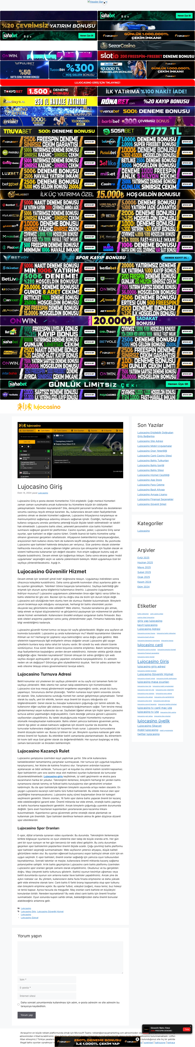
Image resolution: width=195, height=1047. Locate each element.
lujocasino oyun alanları (145, 693)
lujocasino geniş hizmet (145, 657)
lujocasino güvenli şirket (146, 678)
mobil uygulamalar (166, 730)
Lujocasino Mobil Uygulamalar (154, 446)
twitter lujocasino (148, 734)
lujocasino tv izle (148, 712)
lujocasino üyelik (153, 720)
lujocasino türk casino (168, 712)
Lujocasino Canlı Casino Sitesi (154, 455)
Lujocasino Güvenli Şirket (151, 504)
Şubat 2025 (144, 572)
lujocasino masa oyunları (153, 682)
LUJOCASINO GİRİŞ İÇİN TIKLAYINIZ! (97, 82)
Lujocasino (26, 908)
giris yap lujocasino (149, 621)
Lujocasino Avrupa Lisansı (152, 494)
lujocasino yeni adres (145, 716)
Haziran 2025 (145, 562)
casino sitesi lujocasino (145, 617)
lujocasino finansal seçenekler (148, 653)
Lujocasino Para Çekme (150, 484)
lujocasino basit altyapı (145, 637)
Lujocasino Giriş (28, 911)
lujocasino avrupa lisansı (146, 633)
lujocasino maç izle (144, 686)
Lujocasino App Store (149, 480)
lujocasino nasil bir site (145, 690)
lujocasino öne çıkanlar (162, 716)
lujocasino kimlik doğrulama (166, 678)
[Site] (48, 141)
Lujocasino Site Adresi (150, 441)
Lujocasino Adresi (148, 629)
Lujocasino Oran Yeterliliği (152, 450)
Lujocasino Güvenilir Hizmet (50, 911)
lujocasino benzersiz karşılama (148, 641)
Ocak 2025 (143, 577)
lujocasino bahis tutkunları (166, 633)
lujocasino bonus (167, 641)
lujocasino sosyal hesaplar (147, 704)
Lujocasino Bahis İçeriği (150, 465)
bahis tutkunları (143, 614)
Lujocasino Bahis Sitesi (150, 470)
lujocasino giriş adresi (151, 666)
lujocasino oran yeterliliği (165, 690)
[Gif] (97, 194)
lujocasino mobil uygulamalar (163, 686)
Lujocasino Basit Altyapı (151, 489)
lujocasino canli (150, 645)
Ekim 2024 (143, 586)
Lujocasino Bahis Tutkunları (153, 460)
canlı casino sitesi (156, 614)
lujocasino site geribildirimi (164, 697)
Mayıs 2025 (144, 567)
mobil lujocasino (147, 730)
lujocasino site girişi (144, 701)
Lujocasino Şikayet (149, 726)
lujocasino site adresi (145, 697)
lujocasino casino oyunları (146, 650)
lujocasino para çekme (164, 693)
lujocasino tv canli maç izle (154, 708)
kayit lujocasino (147, 625)
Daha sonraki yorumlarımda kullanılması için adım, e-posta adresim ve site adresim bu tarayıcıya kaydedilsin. (70, 1004)
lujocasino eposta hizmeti (166, 650)
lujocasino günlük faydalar (146, 671)
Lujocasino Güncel (29, 917)
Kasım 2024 (144, 581)
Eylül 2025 (143, 557)
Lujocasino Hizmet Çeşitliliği (153, 475)
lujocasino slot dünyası (161, 701)
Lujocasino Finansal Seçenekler (155, 499)
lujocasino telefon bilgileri (167, 704)
